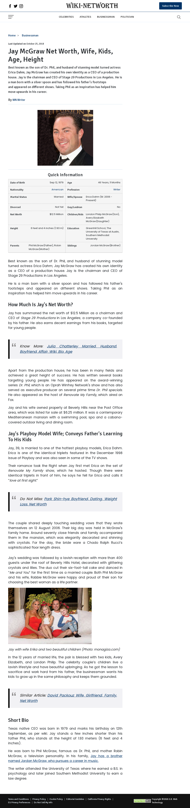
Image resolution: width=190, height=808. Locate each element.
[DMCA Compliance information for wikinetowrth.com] (143, 801)
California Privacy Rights (99, 799)
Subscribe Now (170, 5)
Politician (127, 16)
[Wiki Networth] (92, 6)
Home (12, 35)
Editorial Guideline (75, 799)
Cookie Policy (56, 799)
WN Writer (18, 100)
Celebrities (66, 16)
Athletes (85, 16)
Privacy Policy (39, 799)
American (57, 189)
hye (66, 498)
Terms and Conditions (18, 799)
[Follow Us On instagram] (21, 6)
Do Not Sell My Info (43, 802)
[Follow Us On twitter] (15, 6)
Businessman (106, 16)
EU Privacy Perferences (19, 802)
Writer (116, 189)
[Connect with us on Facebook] (10, 6)
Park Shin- (53, 498)
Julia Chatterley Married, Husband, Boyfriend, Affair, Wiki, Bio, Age (68, 349)
